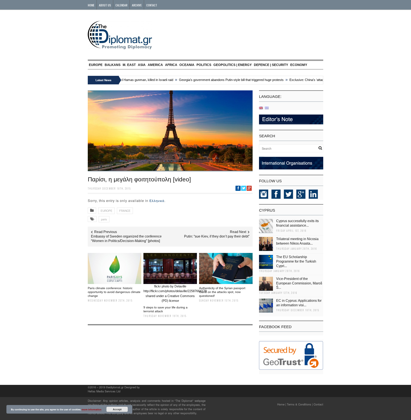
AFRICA (171, 65)
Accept (117, 409)
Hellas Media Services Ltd (104, 391)
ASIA (142, 65)
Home (91, 5)
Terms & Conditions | (300, 404)
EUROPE (96, 65)
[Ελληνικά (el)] (267, 107)
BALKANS (113, 65)
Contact (151, 5)
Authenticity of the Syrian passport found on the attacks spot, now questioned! (222, 291)
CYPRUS (267, 210)
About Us (105, 5)
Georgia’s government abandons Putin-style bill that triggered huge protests (224, 80)
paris (104, 219)
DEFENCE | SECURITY (271, 65)
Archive (137, 5)
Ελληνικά (156, 201)
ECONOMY (298, 65)
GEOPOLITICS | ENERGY (232, 65)
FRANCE (125, 211)
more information (91, 409)
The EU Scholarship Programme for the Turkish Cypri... (296, 261)
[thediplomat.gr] (120, 47)
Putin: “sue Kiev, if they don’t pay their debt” (216, 236)
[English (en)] (261, 107)
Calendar (121, 5)
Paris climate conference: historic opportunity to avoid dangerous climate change (114, 291)
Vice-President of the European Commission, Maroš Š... (299, 283)
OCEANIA (186, 65)
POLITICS (204, 65)
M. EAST (129, 65)
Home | (281, 404)
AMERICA (155, 65)
